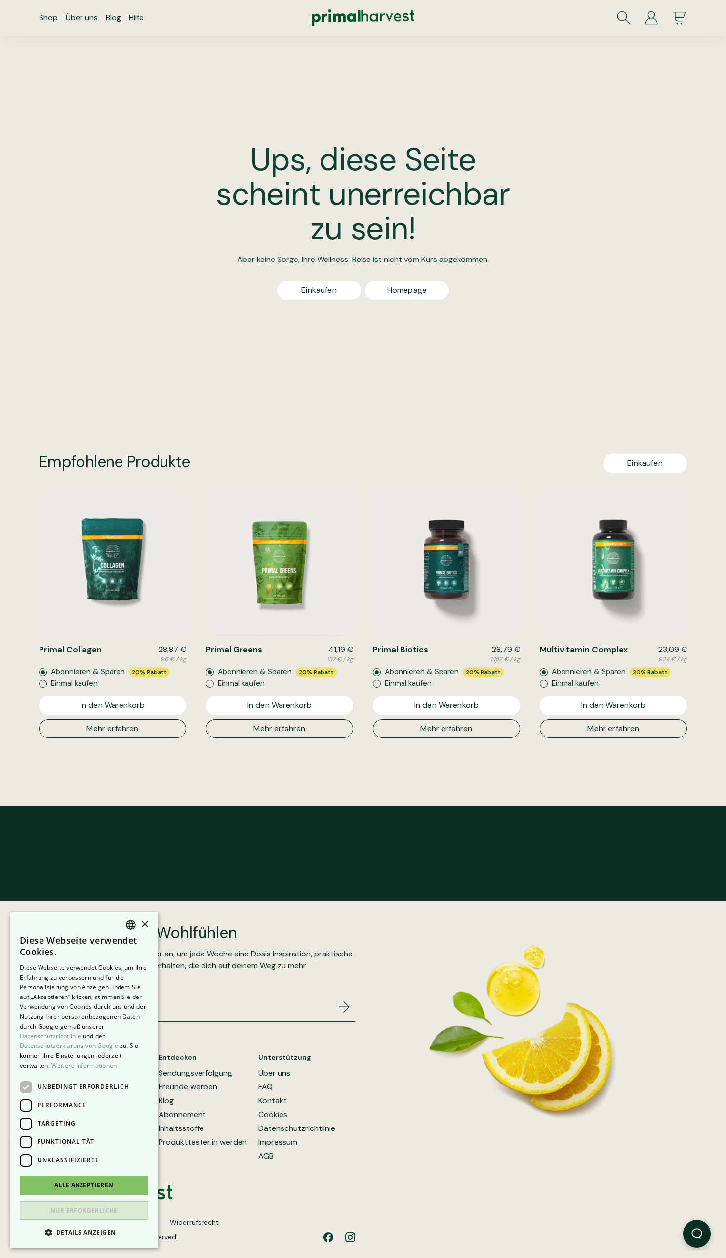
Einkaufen (318, 290)
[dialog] (84, 1080)
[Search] (624, 18)
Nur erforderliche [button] (84, 1210)
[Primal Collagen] (112, 562)
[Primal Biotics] (446, 562)
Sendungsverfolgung (195, 1073)
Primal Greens (234, 649)
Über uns (82, 17)
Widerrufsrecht (194, 1222)
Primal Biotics (400, 649)
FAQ (265, 1087)
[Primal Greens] (279, 562)
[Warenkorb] (679, 18)
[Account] (651, 18)
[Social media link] (328, 1237)
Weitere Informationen (84, 1065)
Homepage (407, 290)
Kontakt (272, 1101)
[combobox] (131, 925)
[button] (84, 1232)
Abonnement (182, 1115)
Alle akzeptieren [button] (83, 1185)
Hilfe (136, 17)
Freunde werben (188, 1087)
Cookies (272, 1115)
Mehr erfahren (112, 728)
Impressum (277, 1142)
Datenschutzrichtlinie (296, 1128)
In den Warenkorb (113, 705)
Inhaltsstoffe (181, 1128)
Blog (113, 17)
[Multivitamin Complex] (613, 562)
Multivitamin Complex (584, 649)
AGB (266, 1156)
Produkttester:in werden (203, 1142)
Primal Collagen (70, 649)
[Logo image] (363, 17)
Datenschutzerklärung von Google (69, 1045)
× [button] (144, 924)
